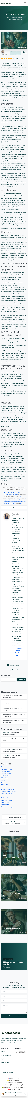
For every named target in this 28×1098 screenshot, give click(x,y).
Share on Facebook (15, 665)
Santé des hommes (6, 800)
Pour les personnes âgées (8, 791)
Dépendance (4, 778)
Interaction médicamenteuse (9, 787)
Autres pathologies (6, 769)
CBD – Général (5, 776)
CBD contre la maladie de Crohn (15, 745)
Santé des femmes (6, 798)
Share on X (15, 670)
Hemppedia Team (7, 749)
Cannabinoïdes (5, 771)
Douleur (3, 780)
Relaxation (4, 796)
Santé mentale (5, 802)
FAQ (2, 782)
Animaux (3, 767)
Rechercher (6, 675)
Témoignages (5, 804)
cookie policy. (12, 1095)
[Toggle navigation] (25, 3)
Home (7, 17)
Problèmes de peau (16, 17)
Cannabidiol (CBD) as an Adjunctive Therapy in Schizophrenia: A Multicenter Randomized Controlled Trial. (14, 492)
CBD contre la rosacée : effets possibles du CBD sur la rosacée (13, 858)
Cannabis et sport (6, 773)
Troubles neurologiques (8, 807)
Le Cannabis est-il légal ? (8, 789)
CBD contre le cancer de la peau (12, 894)
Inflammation (4, 785)
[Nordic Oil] (21, 1052)
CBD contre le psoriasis (11, 929)
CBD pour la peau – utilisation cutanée (13, 963)
